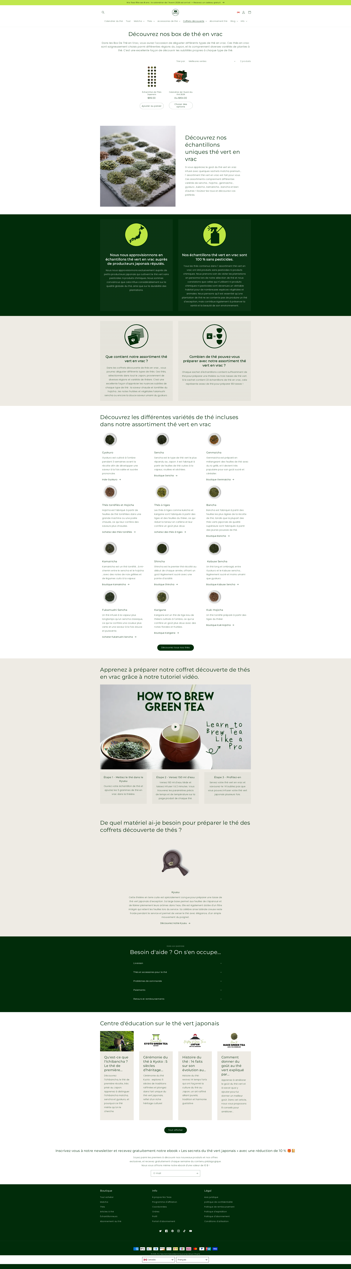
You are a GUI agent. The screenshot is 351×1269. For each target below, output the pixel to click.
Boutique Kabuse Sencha (220, 584)
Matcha (104, 1202)
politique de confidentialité (218, 1202)
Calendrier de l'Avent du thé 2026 (181, 93)
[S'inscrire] (197, 1173)
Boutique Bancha (216, 536)
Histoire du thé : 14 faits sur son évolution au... (194, 1063)
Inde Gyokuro (109, 479)
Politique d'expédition (215, 1211)
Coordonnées (159, 1206)
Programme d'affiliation (164, 1202)
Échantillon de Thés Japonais (151, 93)
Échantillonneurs (109, 1216)
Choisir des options (180, 105)
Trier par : (181, 61)
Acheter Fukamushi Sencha (117, 636)
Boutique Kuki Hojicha (218, 625)
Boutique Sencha (164, 475)
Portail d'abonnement (163, 1221)
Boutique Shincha (164, 584)
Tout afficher (175, 1130)
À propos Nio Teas (161, 1197)
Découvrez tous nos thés (175, 647)
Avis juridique (211, 1197)
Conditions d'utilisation (216, 1221)
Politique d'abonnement (217, 1216)
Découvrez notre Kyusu (173, 923)
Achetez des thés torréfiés (117, 532)
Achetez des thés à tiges (168, 532)
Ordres (155, 1211)
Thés (102, 1206)
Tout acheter (107, 1197)
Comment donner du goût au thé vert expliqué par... (232, 1065)
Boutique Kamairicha (114, 584)
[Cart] (250, 12)
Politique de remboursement (219, 1206)
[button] (103, 12)
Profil (154, 1216)
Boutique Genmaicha (218, 479)
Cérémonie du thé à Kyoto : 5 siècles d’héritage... (155, 1063)
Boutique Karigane (164, 632)
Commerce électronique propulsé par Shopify (182, 1254)
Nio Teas (160, 1254)
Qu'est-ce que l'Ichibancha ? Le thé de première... (116, 1063)
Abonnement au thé (110, 1221)
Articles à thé (107, 1211)
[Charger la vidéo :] (175, 726)
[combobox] (158, 1259)
